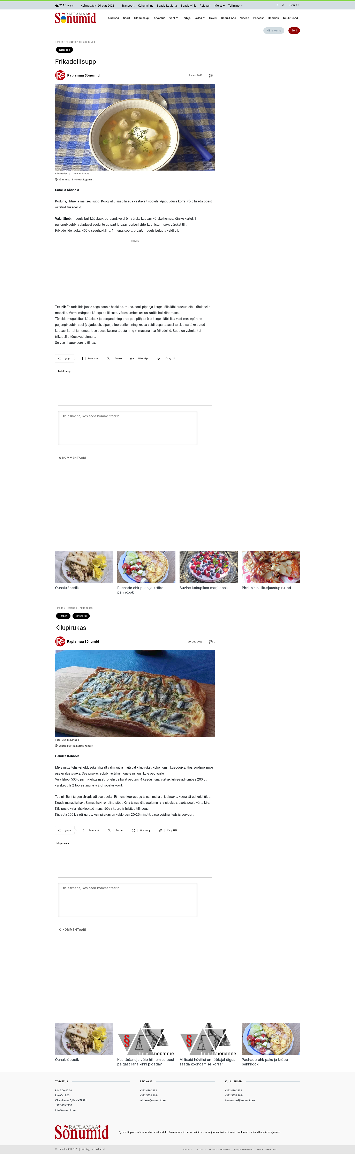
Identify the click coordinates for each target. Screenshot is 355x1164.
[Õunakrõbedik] (84, 567)
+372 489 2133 (63, 1105)
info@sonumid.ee (65, 1110)
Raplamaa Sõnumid (83, 75)
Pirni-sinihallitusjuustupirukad (266, 588)
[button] (294, 5)
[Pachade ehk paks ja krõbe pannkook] (146, 567)
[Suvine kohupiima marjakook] (209, 567)
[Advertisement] (135, 272)
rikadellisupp (63, 371)
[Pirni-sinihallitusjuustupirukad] (271, 567)
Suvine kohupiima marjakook (204, 588)
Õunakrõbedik (67, 588)
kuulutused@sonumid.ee (240, 1100)
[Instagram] (283, 5)
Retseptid (71, 41)
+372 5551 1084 (149, 1095)
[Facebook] (277, 5)
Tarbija (59, 41)
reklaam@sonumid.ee (153, 1100)
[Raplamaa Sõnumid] (61, 75)
